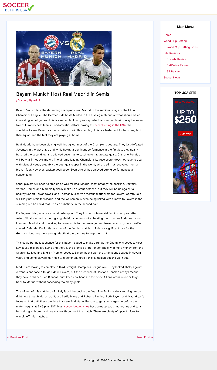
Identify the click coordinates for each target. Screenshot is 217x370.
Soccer (22, 100)
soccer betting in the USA (109, 125)
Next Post (145, 337)
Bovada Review (176, 59)
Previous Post (17, 337)
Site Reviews (172, 53)
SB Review (173, 71)
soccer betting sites (76, 306)
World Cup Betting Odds (182, 47)
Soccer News (172, 77)
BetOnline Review (178, 65)
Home (167, 35)
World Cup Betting (175, 41)
